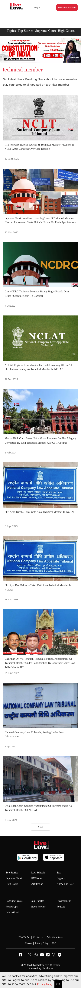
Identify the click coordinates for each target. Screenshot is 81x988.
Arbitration (37, 884)
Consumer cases (14, 901)
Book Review (38, 906)
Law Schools (38, 872)
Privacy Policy (45, 984)
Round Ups (12, 906)
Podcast (61, 906)
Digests (60, 878)
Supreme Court (45, 31)
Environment (64, 901)
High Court (12, 884)
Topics (11, 31)
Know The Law (65, 884)
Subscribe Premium (67, 7)
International (12, 912)
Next (40, 826)
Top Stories (25, 31)
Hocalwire (47, 968)
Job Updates (37, 901)
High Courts (66, 31)
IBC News (36, 878)
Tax (59, 872)
